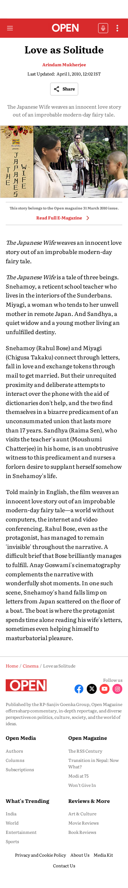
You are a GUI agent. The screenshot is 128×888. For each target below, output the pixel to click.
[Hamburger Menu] (10, 28)
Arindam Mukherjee (64, 64)
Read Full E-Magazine (59, 217)
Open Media (21, 737)
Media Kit (103, 855)
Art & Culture (82, 813)
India (11, 813)
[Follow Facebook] (79, 689)
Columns (15, 760)
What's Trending (27, 800)
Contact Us (64, 865)
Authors (14, 751)
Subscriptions (20, 769)
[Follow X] (92, 689)
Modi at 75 (78, 776)
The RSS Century (85, 751)
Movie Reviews (83, 823)
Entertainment (21, 832)
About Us (79, 855)
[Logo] (64, 28)
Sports (12, 841)
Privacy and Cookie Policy (40, 855)
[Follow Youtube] (105, 689)
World (12, 823)
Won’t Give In (82, 785)
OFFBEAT (103, 28)
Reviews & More (89, 800)
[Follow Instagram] (117, 689)
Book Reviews (82, 832)
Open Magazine (87, 737)
